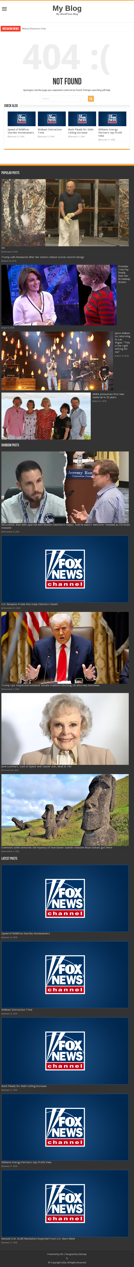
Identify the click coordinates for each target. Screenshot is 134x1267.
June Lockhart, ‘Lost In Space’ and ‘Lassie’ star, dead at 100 (36, 766)
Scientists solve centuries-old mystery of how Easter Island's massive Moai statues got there (56, 847)
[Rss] (67, 1258)
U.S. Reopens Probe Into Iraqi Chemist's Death (29, 604)
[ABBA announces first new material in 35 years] (46, 416)
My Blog (67, 8)
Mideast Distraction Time (16, 1009)
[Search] (91, 99)
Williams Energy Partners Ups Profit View (110, 132)
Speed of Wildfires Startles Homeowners (21, 131)
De (3, 247)
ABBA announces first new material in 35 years (108, 396)
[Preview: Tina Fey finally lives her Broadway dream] (59, 295)
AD (61, 1254)
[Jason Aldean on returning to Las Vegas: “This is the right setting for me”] (57, 361)
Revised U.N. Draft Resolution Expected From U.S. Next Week (38, 1238)
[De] (65, 212)
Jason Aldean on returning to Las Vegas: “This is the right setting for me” (122, 343)
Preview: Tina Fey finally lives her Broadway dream (124, 274)
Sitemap (82, 1254)
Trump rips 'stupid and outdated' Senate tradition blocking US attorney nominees (50, 685)
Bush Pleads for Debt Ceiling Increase (40, 28)
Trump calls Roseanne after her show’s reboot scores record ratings (42, 257)
